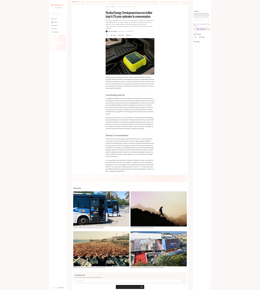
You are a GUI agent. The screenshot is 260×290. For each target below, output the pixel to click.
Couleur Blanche (60, 287)
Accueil (107, 6)
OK (141, 286)
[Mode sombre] (209, 288)
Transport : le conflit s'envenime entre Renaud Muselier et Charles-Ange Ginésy (130, 1)
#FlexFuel (112, 6)
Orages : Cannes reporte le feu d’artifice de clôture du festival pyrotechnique (104, 1)
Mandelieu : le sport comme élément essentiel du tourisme (81, 1)
